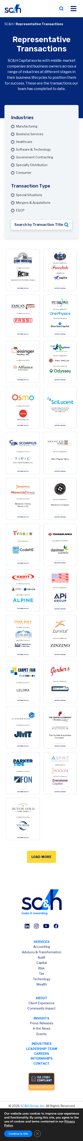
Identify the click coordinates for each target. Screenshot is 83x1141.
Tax (41, 973)
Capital (42, 963)
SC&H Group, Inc (32, 1106)
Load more (41, 857)
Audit (41, 957)
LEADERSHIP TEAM (41, 1049)
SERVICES (42, 942)
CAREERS (41, 1053)
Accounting (41, 946)
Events (41, 1034)
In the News (41, 1028)
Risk (41, 968)
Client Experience (42, 1003)
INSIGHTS (41, 1018)
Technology (41, 979)
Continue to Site (18, 1133)
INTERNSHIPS (42, 1058)
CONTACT (41, 1063)
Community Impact (41, 1008)
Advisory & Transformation (41, 952)
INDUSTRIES (42, 1043)
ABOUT (41, 998)
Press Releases (41, 1023)
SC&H (8, 24)
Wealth (41, 984)
